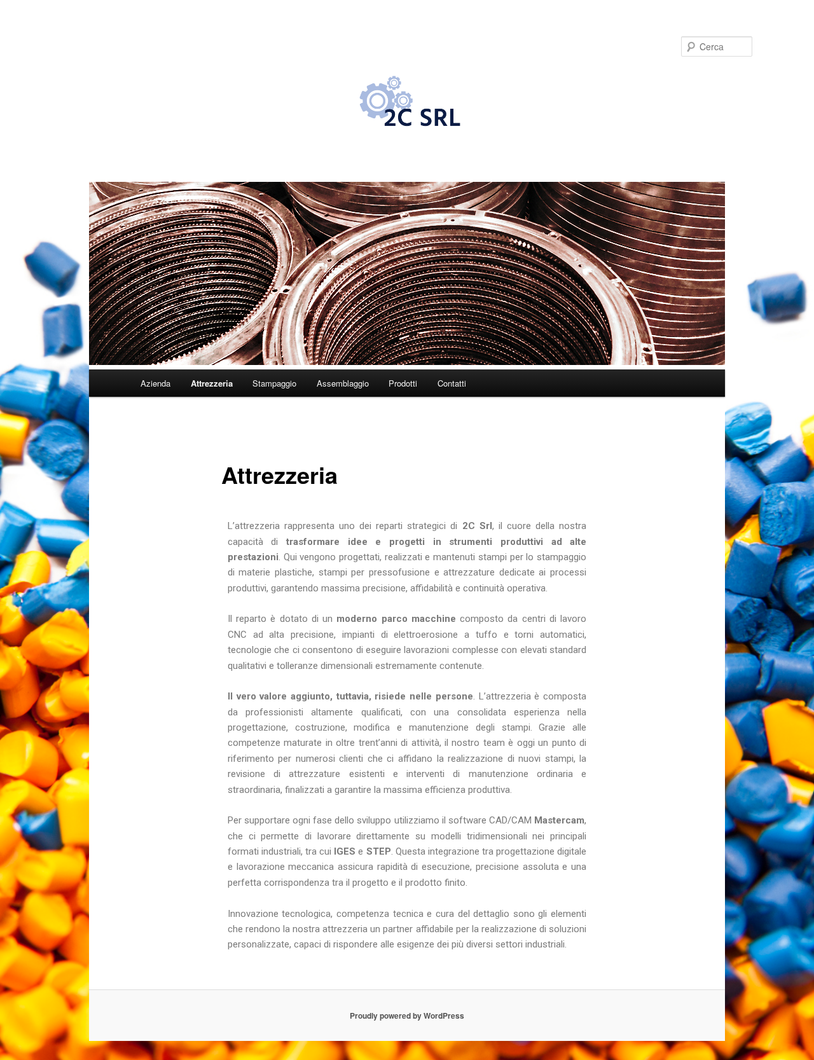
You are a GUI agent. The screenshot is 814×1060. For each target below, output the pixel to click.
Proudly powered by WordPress (407, 1015)
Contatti (452, 383)
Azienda (155, 383)
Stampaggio (274, 383)
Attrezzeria (212, 383)
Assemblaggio (343, 383)
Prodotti (403, 383)
